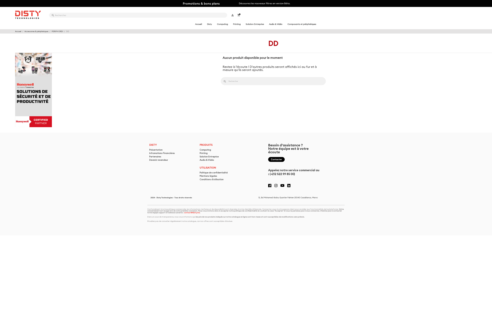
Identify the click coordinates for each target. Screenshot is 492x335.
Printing (204, 153)
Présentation (156, 149)
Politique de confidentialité (214, 172)
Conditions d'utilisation (212, 179)
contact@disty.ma (192, 212)
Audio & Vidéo (207, 160)
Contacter (276, 159)
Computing (205, 149)
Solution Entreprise (209, 156)
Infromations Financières (162, 153)
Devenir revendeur (158, 160)
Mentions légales (208, 176)
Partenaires (155, 156)
